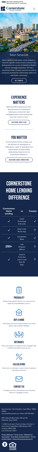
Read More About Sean (19, 122)
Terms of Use (18, 434)
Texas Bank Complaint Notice (20, 437)
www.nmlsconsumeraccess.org (23, 439)
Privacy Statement (7, 434)
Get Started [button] (19, 81)
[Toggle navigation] (34, 9)
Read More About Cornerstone (19, 160)
